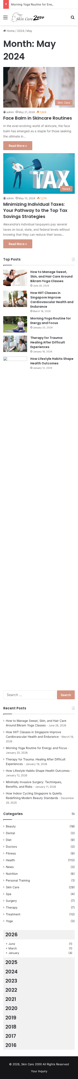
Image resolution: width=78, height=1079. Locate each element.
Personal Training (18, 880)
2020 (11, 1008)
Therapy (12, 907)
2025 (11, 962)
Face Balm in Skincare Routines (37, 118)
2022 (11, 989)
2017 (10, 1036)
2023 (11, 980)
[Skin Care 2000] (28, 17)
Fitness (11, 853)
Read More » (18, 146)
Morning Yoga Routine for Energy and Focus (41, 4)
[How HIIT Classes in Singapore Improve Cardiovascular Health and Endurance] (15, 299)
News (10, 867)
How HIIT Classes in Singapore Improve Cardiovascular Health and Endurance (51, 300)
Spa (8, 894)
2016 (10, 1045)
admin (10, 112)
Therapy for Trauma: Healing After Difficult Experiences (47, 342)
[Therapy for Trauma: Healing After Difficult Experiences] (15, 344)
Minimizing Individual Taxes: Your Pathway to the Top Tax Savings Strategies (35, 210)
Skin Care (12, 887)
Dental (10, 833)
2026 (11, 934)
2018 (10, 1026)
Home (10, 31)
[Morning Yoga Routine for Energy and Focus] (15, 324)
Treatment (13, 914)
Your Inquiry (39, 1071)
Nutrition (12, 873)
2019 (10, 1017)
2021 (10, 999)
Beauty (11, 826)
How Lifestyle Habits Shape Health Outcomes (51, 361)
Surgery (11, 900)
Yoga (9, 921)
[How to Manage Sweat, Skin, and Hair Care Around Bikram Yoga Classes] (15, 278)
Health (10, 860)
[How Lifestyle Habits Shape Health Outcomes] (15, 520)
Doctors (11, 846)
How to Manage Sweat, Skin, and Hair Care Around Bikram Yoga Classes (51, 276)
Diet (8, 840)
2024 (20, 31)
